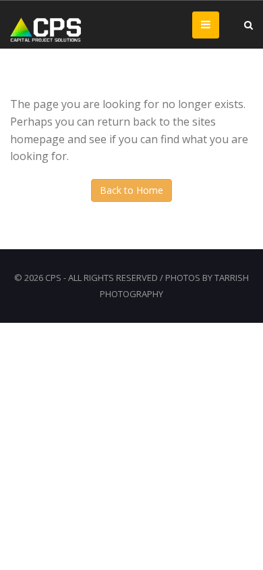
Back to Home (131, 190)
